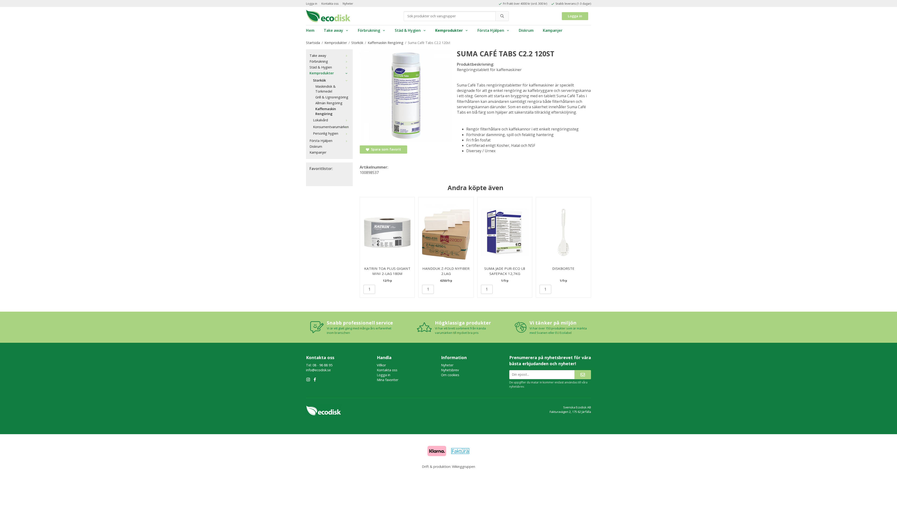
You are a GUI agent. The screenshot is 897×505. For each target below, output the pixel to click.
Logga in (311, 4)
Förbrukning (369, 30)
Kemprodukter (449, 30)
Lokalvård (320, 120)
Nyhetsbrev (450, 370)
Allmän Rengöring (328, 103)
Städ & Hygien (408, 30)
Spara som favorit (385, 149)
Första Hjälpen (490, 30)
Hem (310, 30)
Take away (333, 30)
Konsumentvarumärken (331, 127)
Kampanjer (552, 30)
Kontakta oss (329, 4)
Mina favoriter (387, 380)
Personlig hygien (325, 133)
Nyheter (348, 4)
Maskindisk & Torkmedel (325, 89)
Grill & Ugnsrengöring (331, 97)
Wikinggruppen (463, 466)
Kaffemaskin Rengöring (325, 111)
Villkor (381, 365)
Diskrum (526, 30)
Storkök (319, 80)
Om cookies (450, 375)
